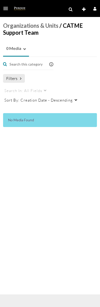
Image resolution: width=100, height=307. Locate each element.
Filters (11, 78)
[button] (7, 8)
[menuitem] (70, 9)
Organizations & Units (30, 25)
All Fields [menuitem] (23, 90)
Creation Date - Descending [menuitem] (38, 100)
